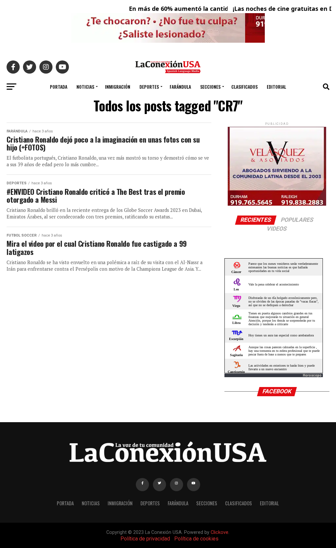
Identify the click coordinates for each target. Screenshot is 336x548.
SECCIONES (210, 86)
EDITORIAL (276, 86)
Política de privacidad (145, 539)
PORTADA (58, 86)
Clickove (219, 532)
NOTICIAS (85, 86)
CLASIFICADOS (244, 86)
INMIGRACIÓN (117, 86)
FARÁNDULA (180, 86)
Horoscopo (312, 375)
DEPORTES (149, 86)
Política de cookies (196, 539)
